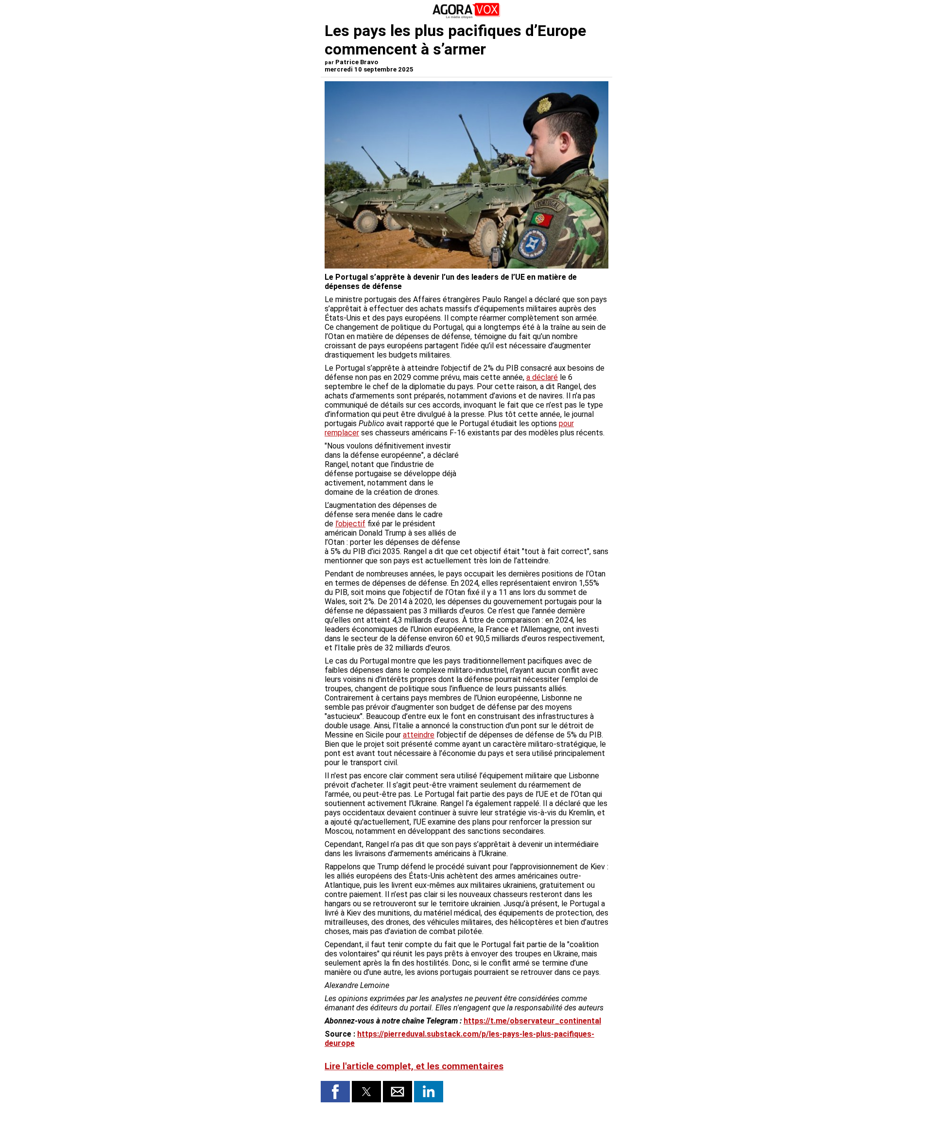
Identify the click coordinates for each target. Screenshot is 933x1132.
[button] (335, 1091)
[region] (535, 492)
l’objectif (350, 523)
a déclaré (542, 377)
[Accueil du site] (466, 16)
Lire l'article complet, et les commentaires (414, 1066)
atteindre (418, 734)
